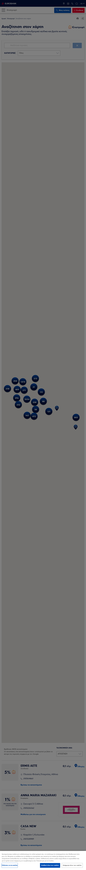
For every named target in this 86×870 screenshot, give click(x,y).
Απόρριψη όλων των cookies (72, 865)
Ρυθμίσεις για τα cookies (10, 865)
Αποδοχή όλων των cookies (50, 865)
